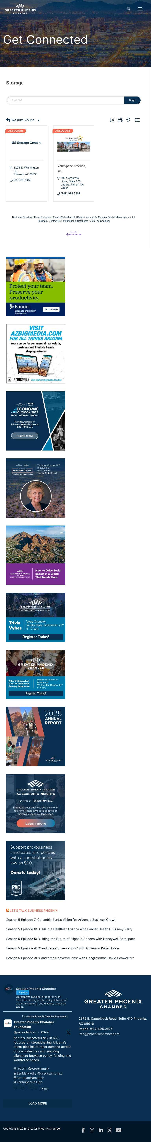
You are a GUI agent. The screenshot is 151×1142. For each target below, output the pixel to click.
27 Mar (45, 1032)
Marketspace (123, 217)
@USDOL (20, 1069)
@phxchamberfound (25, 1032)
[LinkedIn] (100, 1130)
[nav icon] (140, 9)
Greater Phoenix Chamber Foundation (34, 1024)
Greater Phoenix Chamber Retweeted (46, 1016)
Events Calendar (62, 217)
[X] (109, 1130)
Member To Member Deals (100, 217)
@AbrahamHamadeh (29, 1078)
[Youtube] (118, 1130)
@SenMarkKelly (25, 1073)
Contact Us (55, 221)
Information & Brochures (75, 221)
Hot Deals (78, 217)
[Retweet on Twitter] (23, 1016)
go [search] (133, 100)
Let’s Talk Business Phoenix (34, 910)
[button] (8, 120)
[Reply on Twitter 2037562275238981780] (16, 1089)
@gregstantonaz (49, 1073)
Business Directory (22, 217)
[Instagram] (91, 1130)
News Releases (42, 217)
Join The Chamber (100, 221)
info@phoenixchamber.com (99, 1034)
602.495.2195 (101, 1029)
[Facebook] (83, 1130)
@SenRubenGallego (28, 1082)
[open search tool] (129, 9)
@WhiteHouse (38, 1069)
